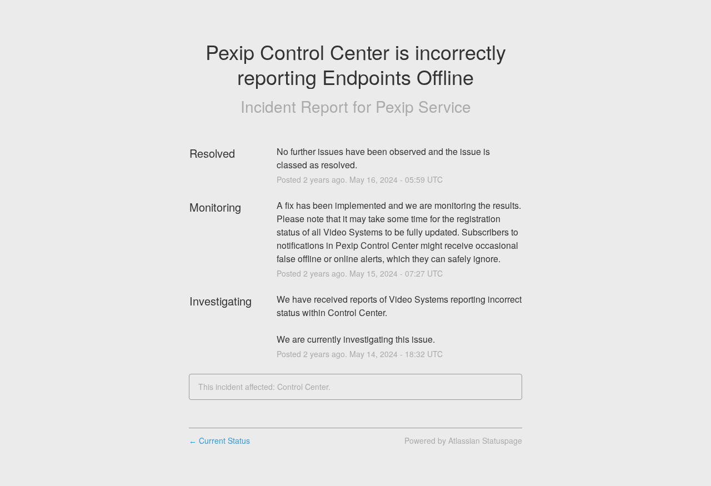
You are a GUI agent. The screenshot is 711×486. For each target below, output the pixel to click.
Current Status (219, 440)
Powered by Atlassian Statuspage (463, 440)
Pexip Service (423, 106)
